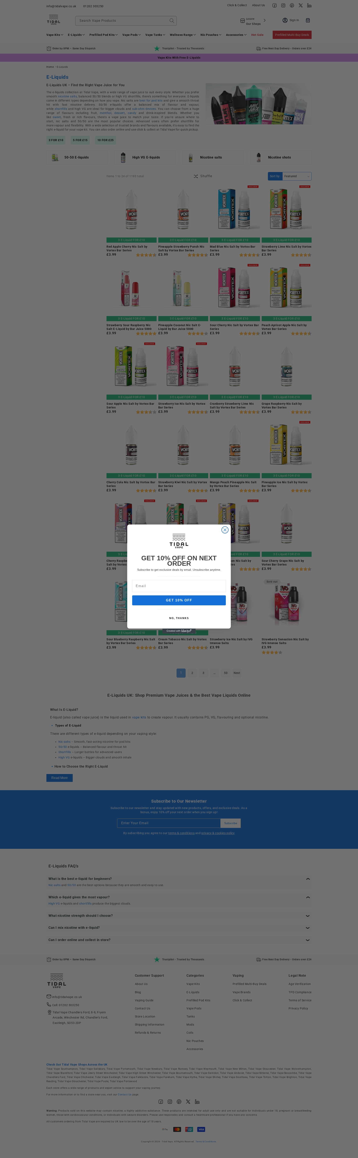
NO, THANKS (179, 618)
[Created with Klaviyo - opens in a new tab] (179, 631)
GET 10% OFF (179, 600)
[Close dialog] (225, 530)
